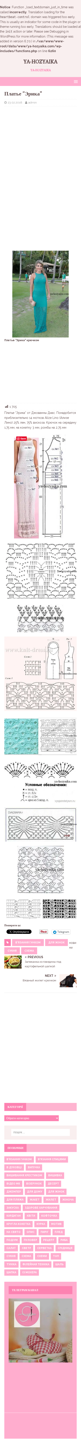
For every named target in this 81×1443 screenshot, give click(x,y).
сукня (12, 950)
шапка (11, 1272)
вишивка (55, 1175)
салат (11, 1248)
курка (41, 1224)
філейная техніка (35, 1264)
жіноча (68, 1199)
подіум (12, 1240)
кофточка (49, 1215)
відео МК (13, 1183)
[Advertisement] (40, 138)
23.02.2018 (15, 102)
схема (29, 950)
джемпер (13, 1191)
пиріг (45, 1232)
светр (26, 1248)
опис (31, 1232)
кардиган (13, 1215)
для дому (34, 1191)
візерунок (34, 1183)
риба (64, 1240)
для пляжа (15, 1199)
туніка (11, 1264)
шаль (59, 1264)
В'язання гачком (28, 942)
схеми (42, 1256)
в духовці (14, 1167)
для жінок (56, 942)
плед (59, 1232)
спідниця (65, 1248)
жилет (51, 1199)
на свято (13, 1232)
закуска (12, 1207)
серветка (44, 1248)
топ (56, 1256)
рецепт (48, 1240)
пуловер (30, 1240)
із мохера (29, 1272)
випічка (34, 1167)
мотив (56, 1224)
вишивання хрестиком (24, 1175)
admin (32, 102)
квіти (31, 1215)
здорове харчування (41, 1207)
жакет (35, 1199)
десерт (53, 1183)
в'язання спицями (52, 1159)
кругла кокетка (18, 1224)
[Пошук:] (40, 1132)
